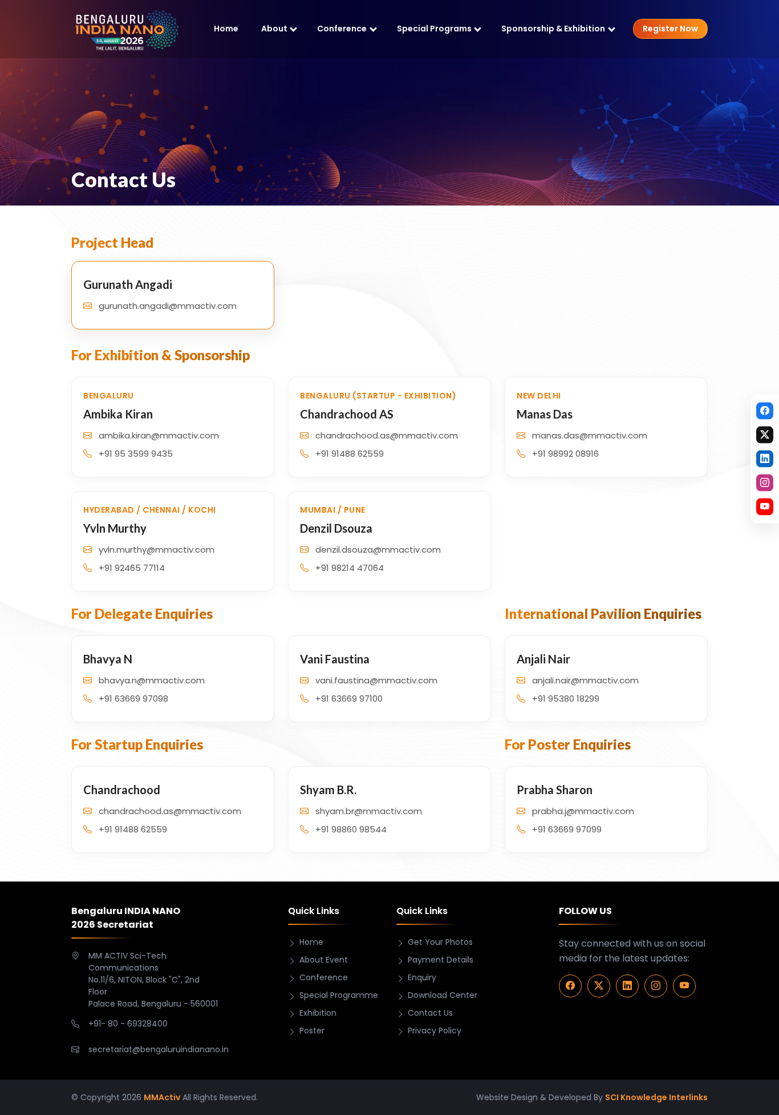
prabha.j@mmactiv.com (583, 811)
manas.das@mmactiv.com (589, 435)
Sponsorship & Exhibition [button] (553, 28)
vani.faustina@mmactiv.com (376, 680)
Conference (323, 977)
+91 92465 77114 (132, 568)
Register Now (670, 28)
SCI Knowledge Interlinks (656, 1097)
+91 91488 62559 (349, 454)
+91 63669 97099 (567, 829)
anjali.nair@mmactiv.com (585, 680)
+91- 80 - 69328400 (128, 1023)
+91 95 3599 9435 (136, 454)
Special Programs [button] (434, 28)
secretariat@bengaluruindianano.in (158, 1049)
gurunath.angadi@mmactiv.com (168, 306)
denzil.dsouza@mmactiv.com (378, 550)
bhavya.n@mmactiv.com (152, 680)
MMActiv (162, 1097)
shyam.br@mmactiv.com (368, 811)
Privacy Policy (434, 1030)
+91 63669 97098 (133, 699)
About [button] (274, 28)
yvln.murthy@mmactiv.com (156, 550)
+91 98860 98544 (351, 829)
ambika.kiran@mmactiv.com (159, 435)
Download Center (442, 995)
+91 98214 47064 (349, 568)
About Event (323, 959)
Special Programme (338, 995)
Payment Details (440, 959)
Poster (311, 1030)
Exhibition (317, 1013)
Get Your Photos (440, 942)
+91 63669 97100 (349, 699)
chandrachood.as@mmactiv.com (386, 435)
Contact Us (430, 1013)
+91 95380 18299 (565, 699)
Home (226, 28)
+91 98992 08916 (565, 454)
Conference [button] (342, 28)
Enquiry (422, 977)
